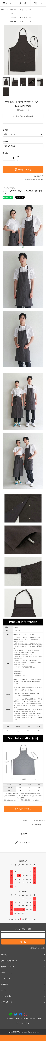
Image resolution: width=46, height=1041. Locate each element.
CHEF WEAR (14, 18)
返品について (38, 176)
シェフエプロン (27, 18)
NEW (11, 14)
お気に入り (24, 110)
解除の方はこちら (37, 948)
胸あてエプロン (25, 10)
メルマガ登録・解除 (12, 1018)
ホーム (3, 10)
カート (40, 3)
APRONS (13, 10)
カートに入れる (24, 169)
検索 (24, 3)
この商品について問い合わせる (32, 820)
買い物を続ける (37, 825)
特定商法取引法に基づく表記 (31, 1018)
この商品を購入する (23, 809)
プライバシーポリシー (23, 1023)
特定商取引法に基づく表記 (34, 179)
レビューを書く (24, 842)
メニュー (9, 3)
